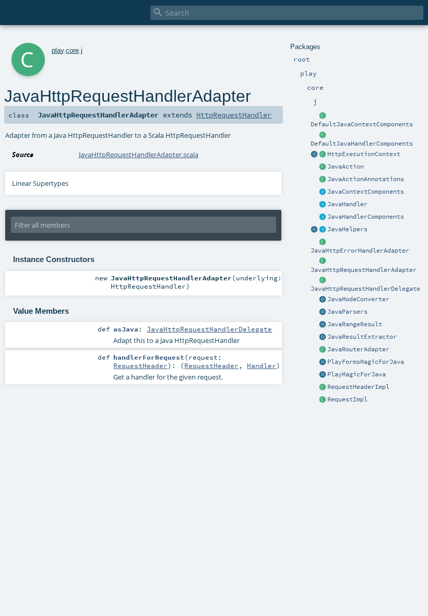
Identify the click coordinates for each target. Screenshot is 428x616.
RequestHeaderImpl (358, 386)
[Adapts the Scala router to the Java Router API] (322, 350)
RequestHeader (140, 365)
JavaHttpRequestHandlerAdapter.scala (138, 154)
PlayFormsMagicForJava (365, 361)
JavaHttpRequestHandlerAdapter (364, 270)
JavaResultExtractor (362, 336)
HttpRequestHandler (233, 115)
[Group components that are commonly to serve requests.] (322, 192)
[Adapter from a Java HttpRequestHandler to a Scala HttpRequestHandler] (322, 261)
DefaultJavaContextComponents (362, 124)
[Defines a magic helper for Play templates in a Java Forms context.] (322, 362)
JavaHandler (347, 204)
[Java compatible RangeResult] (322, 325)
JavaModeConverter (358, 299)
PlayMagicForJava (356, 374)
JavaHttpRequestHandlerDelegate (365, 288)
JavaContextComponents (365, 191)
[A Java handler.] (322, 204)
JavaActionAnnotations (365, 179)
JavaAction (345, 166)
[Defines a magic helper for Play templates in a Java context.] (322, 375)
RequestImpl (347, 399)
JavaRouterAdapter (358, 349)
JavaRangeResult (354, 324)
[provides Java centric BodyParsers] (322, 312)
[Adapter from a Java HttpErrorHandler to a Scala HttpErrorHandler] (322, 242)
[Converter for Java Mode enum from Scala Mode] (322, 299)
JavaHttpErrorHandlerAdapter (360, 250)
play (58, 50)
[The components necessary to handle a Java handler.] (322, 135)
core (72, 50)
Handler (261, 365)
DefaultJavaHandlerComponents (362, 143)
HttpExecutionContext (363, 154)
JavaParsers (347, 311)
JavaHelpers (347, 229)
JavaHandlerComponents (365, 216)
